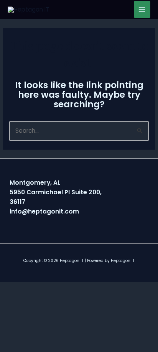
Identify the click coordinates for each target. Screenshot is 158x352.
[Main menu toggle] (142, 9)
